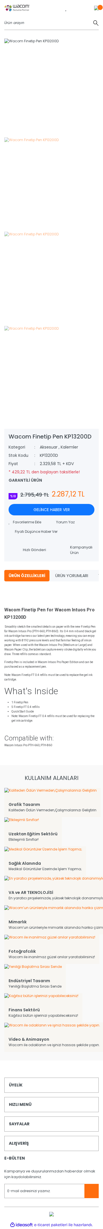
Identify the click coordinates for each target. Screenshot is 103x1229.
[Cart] (96, 8)
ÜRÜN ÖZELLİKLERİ (27, 576)
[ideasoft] (21, 1225)
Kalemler (69, 447)
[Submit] (91, 1191)
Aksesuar (49, 447)
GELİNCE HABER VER (51, 510)
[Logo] (17, 7)
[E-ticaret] (51, 1225)
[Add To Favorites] (25, 522)
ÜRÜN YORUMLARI (71, 576)
